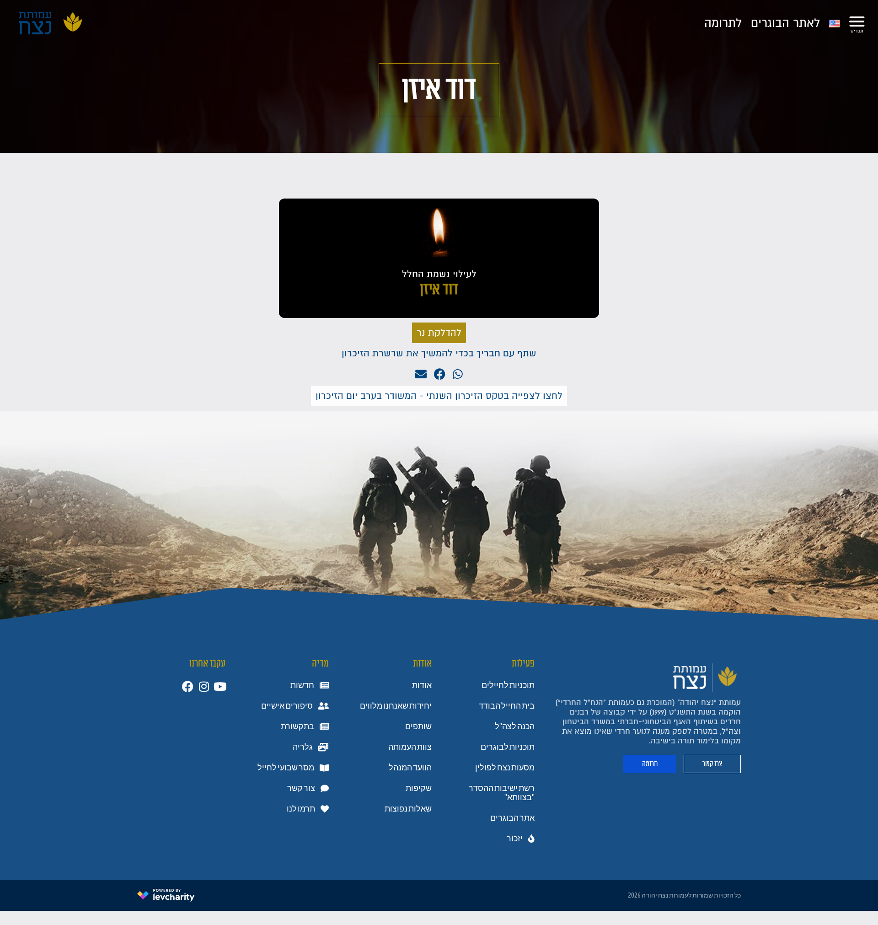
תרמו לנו (301, 808)
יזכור (515, 838)
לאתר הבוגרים (785, 23)
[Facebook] (187, 686)
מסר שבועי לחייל (285, 767)
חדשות (302, 685)
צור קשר (301, 788)
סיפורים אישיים (287, 705)
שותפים (418, 726)
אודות (422, 685)
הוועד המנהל (410, 767)
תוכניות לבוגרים (508, 747)
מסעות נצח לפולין (505, 767)
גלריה (303, 747)
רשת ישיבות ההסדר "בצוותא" (502, 793)
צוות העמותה (410, 747)
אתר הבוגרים (512, 818)
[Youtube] (219, 686)
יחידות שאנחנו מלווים (396, 705)
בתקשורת (297, 726)
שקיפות (419, 788)
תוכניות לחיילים (508, 685)
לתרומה (723, 23)
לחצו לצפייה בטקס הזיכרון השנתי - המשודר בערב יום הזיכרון (439, 396)
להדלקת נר (439, 333)
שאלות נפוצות (408, 808)
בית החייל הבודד (507, 705)
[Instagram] (203, 686)
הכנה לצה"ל (515, 726)
